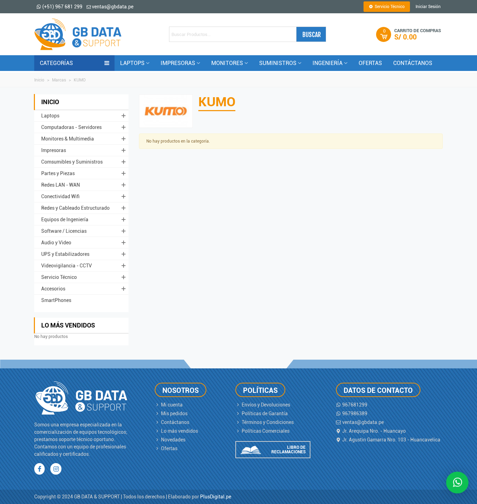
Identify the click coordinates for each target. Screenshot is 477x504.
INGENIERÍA (328, 63)
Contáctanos (175, 422)
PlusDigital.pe (215, 496)
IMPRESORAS (178, 63)
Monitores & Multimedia (67, 139)
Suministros (277, 63)
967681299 (354, 405)
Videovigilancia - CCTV (66, 265)
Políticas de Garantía (265, 413)
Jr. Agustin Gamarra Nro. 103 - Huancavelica (391, 439)
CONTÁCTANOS (412, 63)
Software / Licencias (64, 231)
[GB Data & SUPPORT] (78, 34)
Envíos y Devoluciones (266, 405)
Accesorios (53, 288)
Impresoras (53, 150)
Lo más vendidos (68, 325)
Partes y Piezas (58, 173)
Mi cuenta (172, 405)
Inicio (50, 102)
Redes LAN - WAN (60, 185)
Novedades (173, 439)
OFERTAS (370, 63)
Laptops (50, 115)
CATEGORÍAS (56, 63)
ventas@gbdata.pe (363, 422)
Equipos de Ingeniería (64, 219)
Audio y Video (56, 242)
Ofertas (169, 448)
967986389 (354, 413)
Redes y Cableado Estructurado (75, 208)
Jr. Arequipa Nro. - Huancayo (374, 431)
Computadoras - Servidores (71, 127)
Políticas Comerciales (265, 431)
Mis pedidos (174, 413)
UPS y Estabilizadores (65, 254)
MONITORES (227, 63)
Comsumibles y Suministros (72, 162)
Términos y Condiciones (268, 422)
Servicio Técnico (59, 277)
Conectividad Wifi (60, 196)
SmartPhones (56, 300)
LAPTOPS (132, 63)
